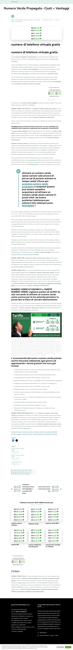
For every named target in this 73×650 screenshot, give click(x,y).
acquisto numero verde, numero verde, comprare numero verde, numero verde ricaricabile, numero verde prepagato (22, 472)
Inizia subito (26, 428)
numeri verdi (22, 583)
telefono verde (33, 524)
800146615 (25, 73)
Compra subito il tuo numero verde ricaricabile (25, 254)
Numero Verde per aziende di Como (21, 434)
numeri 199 (15, 544)
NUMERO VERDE (53, 73)
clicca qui (31, 137)
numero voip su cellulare (16, 524)
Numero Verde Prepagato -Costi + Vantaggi (36, 8)
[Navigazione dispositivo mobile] (12, 16)
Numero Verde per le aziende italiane (22, 432)
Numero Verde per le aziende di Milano (45, 432)
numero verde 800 (52, 523)
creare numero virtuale (16, 462)
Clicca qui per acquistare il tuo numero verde (30, 591)
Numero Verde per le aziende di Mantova (45, 434)
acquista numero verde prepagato (35, 185)
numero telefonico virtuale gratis (34, 546)
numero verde (32, 160)
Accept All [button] (68, 647)
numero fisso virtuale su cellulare (53, 546)
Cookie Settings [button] (60, 647)
